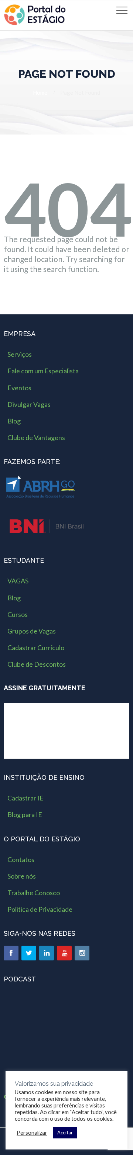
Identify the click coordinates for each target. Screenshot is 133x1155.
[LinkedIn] (46, 953)
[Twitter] (28, 953)
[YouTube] (64, 953)
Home (40, 92)
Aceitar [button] (65, 1132)
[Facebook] (11, 953)
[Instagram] (82, 953)
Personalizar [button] (32, 1133)
